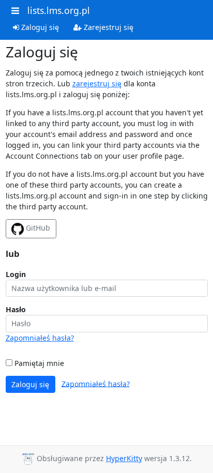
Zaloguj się (39, 27)
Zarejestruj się (107, 27)
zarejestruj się (96, 83)
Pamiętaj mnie (38, 363)
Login (16, 274)
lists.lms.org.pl (58, 10)
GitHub (37, 228)
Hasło (16, 309)
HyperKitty (124, 458)
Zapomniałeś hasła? (40, 338)
